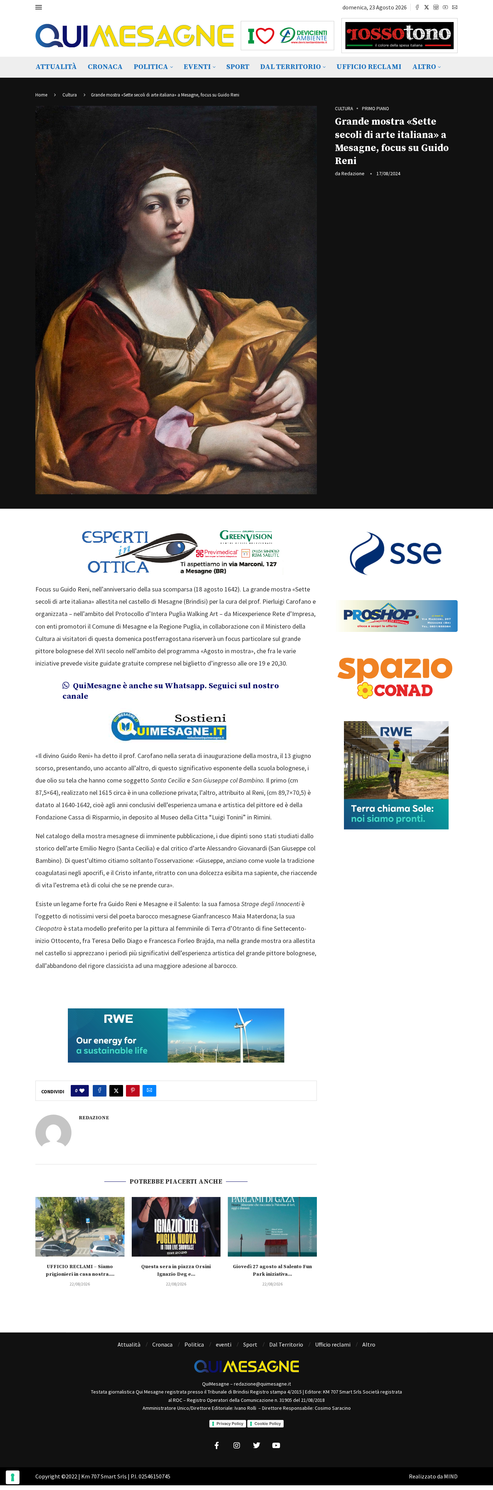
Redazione (353, 173)
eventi (197, 67)
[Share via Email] (149, 1091)
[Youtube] (445, 7)
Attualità (56, 67)
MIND (451, 1476)
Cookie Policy (267, 1423)
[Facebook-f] (217, 1445)
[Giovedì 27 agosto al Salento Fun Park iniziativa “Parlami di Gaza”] (272, 1226)
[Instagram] (436, 7)
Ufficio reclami (368, 67)
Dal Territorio (290, 67)
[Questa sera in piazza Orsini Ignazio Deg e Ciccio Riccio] (176, 1226)
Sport (237, 67)
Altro (424, 67)
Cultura (69, 95)
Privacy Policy (230, 1423)
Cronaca (105, 67)
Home (41, 95)
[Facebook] (417, 7)
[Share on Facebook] (99, 1091)
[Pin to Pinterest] (133, 1091)
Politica (151, 67)
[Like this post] (81, 1091)
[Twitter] (426, 7)
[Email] (455, 7)
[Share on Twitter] (116, 1091)
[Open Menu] (38, 7)
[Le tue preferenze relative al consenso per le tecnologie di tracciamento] (12, 1477)
